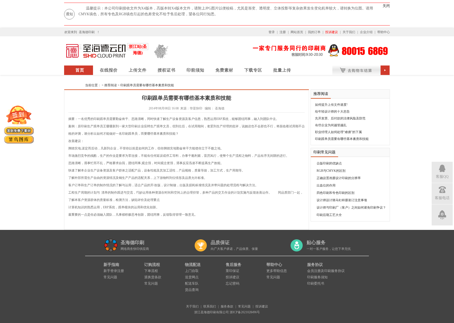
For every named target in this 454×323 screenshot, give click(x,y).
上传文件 (138, 70)
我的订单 (314, 32)
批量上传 (282, 70)
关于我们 (349, 32)
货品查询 (192, 290)
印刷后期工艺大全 (329, 215)
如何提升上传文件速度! (331, 105)
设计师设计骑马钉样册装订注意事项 (342, 200)
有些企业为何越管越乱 (331, 125)
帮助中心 (383, 32)
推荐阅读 (110, 85)
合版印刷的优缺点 (329, 163)
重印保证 (232, 271)
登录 (272, 32)
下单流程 (151, 271)
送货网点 (192, 277)
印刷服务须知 (317, 277)
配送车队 (192, 283)
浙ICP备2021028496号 (245, 312)
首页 (79, 70)
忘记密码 (232, 283)
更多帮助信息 (276, 271)
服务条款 (227, 306)
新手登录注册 (114, 271)
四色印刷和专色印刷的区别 (335, 193)
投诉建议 (331, 32)
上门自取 (192, 271)
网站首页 (297, 32)
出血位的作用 (326, 185)
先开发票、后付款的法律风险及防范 (340, 118)
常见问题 (110, 277)
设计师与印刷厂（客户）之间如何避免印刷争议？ (351, 207)
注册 (283, 32)
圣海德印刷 (87, 32)
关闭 (386, 6)
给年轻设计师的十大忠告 (332, 111)
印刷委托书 (315, 283)
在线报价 (109, 70)
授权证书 (167, 70)
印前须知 (195, 70)
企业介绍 (366, 32)
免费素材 (224, 70)
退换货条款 (152, 277)
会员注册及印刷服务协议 (326, 271)
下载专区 (253, 70)
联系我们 (209, 306)
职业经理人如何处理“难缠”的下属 (338, 132)
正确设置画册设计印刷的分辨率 (339, 178)
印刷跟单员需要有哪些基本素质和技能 (147, 85)
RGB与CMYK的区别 (331, 171)
